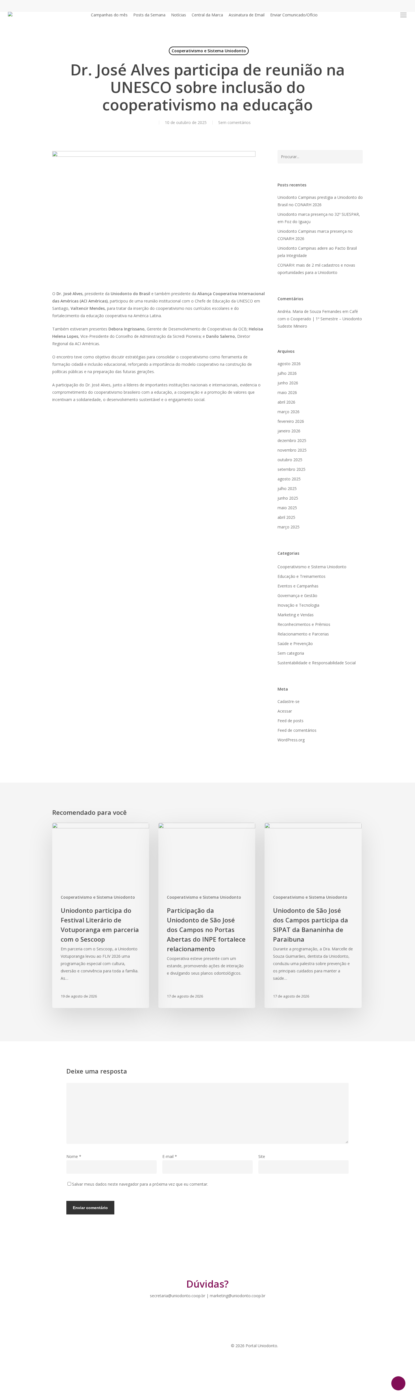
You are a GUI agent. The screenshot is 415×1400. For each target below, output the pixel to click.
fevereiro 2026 (291, 421)
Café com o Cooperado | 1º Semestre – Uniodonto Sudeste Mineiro (320, 319)
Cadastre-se (289, 701)
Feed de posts (290, 720)
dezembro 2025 (292, 440)
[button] (403, 15)
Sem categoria (291, 653)
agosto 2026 (289, 363)
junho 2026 (288, 383)
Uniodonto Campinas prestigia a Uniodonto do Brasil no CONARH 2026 (320, 201)
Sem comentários (234, 122)
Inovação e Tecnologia (298, 605)
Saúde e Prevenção (295, 643)
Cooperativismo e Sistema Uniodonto (209, 50)
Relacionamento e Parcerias (303, 634)
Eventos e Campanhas (298, 586)
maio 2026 (287, 392)
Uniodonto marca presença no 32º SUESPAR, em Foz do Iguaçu (319, 218)
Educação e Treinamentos (302, 576)
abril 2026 (286, 402)
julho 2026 (287, 373)
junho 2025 (288, 498)
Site (261, 1156)
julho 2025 (287, 488)
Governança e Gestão (297, 595)
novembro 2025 (292, 450)
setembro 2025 (291, 469)
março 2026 (289, 411)
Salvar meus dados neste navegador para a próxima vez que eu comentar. (140, 1184)
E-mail (169, 1156)
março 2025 (289, 527)
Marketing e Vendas (296, 614)
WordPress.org (291, 740)
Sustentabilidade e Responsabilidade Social (317, 662)
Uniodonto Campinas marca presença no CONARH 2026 (315, 234)
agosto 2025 (289, 479)
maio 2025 (287, 507)
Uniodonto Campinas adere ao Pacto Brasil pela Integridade (317, 251)
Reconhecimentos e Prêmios (304, 624)
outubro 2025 (290, 459)
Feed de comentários (297, 730)
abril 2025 (286, 517)
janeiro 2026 (289, 431)
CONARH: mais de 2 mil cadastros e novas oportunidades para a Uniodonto (316, 268)
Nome (73, 1156)
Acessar (285, 711)
